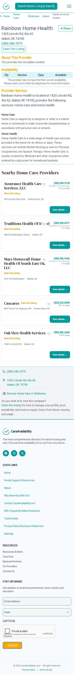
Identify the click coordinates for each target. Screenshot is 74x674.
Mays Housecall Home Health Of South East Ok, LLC (24, 263)
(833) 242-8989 (62, 302)
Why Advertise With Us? (17, 495)
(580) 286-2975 (11, 43)
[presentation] (29, 631)
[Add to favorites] (44, 184)
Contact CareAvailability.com (19, 503)
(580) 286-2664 (62, 332)
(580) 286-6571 (62, 223)
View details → (59, 209)
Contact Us (9, 571)
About (7, 488)
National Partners (12, 561)
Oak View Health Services (25, 332)
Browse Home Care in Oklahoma (26, 393)
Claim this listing (12, 193)
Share (67, 28)
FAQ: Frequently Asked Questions (22, 510)
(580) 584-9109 (62, 183)
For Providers (10, 566)
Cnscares (11, 303)
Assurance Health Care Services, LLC (23, 185)
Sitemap (8, 533)
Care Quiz (8, 556)
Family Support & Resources (19, 480)
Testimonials (11, 518)
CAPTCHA (9, 621)
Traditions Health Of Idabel (27, 223)
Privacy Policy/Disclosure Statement (24, 526)
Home (6, 16)
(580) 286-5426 (62, 258)
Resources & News (13, 551)
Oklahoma (33, 16)
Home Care (16, 16)
